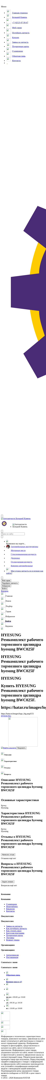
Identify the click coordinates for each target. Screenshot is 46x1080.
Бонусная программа (15, 933)
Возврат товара (12, 940)
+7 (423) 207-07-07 (14, 991)
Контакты (10, 911)
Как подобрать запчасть (16, 928)
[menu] (20, 525)
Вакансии (10, 909)
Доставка (10, 938)
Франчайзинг (12, 906)
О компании (11, 904)
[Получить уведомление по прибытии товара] (21, 748)
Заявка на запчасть (14, 926)
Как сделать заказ (13, 931)
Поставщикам (12, 957)
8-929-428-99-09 (13, 987)
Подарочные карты (14, 935)
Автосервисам (12, 955)
